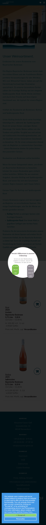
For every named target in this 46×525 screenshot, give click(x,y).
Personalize (20, 519)
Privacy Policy (27, 512)
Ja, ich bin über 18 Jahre (15, 270)
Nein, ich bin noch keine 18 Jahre (30, 271)
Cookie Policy (11, 512)
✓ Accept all (20, 515)
